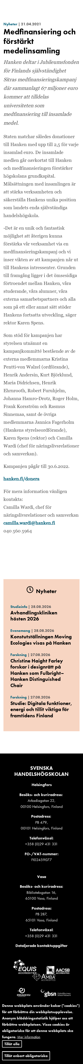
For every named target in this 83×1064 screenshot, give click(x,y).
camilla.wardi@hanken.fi (29, 523)
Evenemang (20, 630)
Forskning (18, 654)
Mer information (28, 1037)
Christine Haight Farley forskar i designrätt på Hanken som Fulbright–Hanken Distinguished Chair (37, 673)
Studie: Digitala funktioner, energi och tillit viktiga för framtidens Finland (41, 709)
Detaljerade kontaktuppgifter (41, 945)
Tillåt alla (12, 1043)
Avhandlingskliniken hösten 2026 (33, 615)
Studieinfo (18, 606)
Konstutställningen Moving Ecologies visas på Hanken (41, 639)
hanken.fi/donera (21, 479)
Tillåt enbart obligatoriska (26, 1055)
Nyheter (10, 24)
